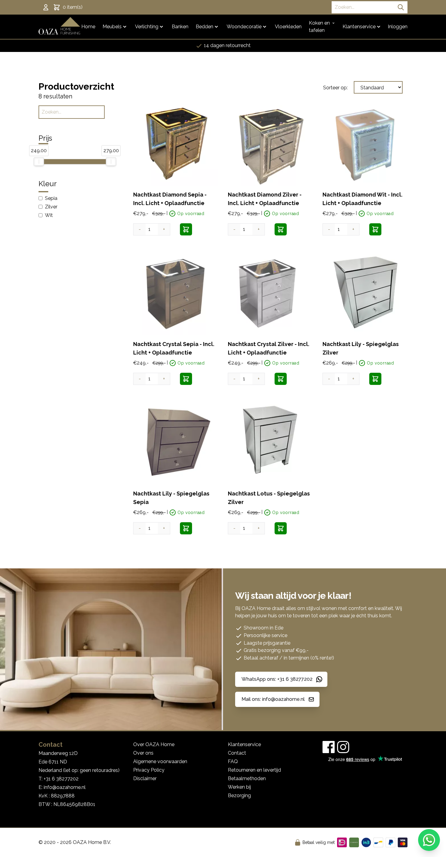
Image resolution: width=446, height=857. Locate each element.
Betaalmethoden (247, 778)
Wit (49, 215)
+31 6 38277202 (61, 779)
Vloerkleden (288, 26)
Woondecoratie (244, 26)
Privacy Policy (148, 770)
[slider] (39, 161)
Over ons (143, 753)
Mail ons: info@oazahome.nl (273, 699)
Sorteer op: (335, 88)
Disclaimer (145, 778)
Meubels (112, 26)
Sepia (51, 198)
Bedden (204, 26)
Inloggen (397, 26)
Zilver (51, 207)
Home (88, 26)
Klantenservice (359, 26)
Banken (180, 26)
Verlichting (146, 26)
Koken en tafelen (319, 26)
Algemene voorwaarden (160, 761)
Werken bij (239, 787)
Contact (237, 753)
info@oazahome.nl (65, 787)
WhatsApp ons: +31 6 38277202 (277, 679)
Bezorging (239, 795)
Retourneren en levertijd (254, 770)
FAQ (233, 761)
